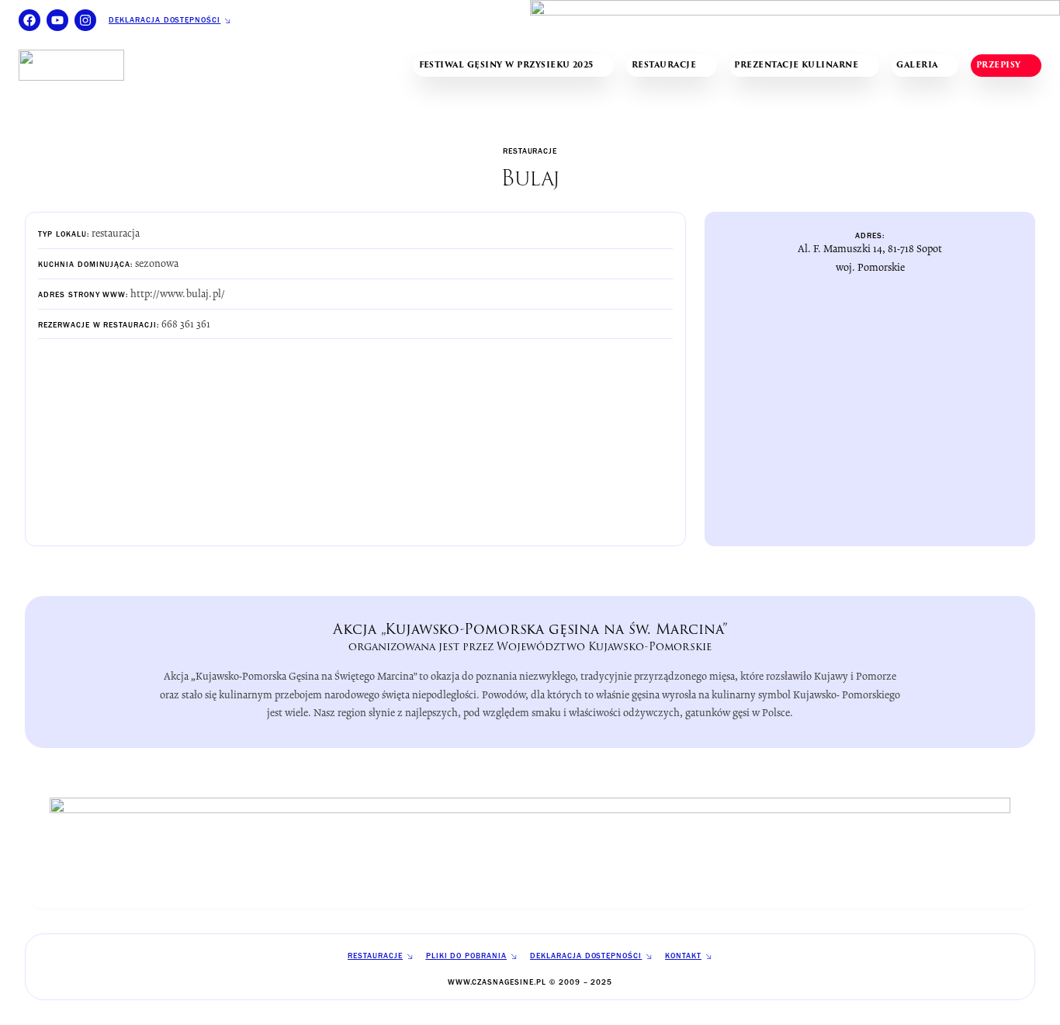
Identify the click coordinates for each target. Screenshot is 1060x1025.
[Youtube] (57, 20)
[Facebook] (29, 20)
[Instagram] (85, 20)
